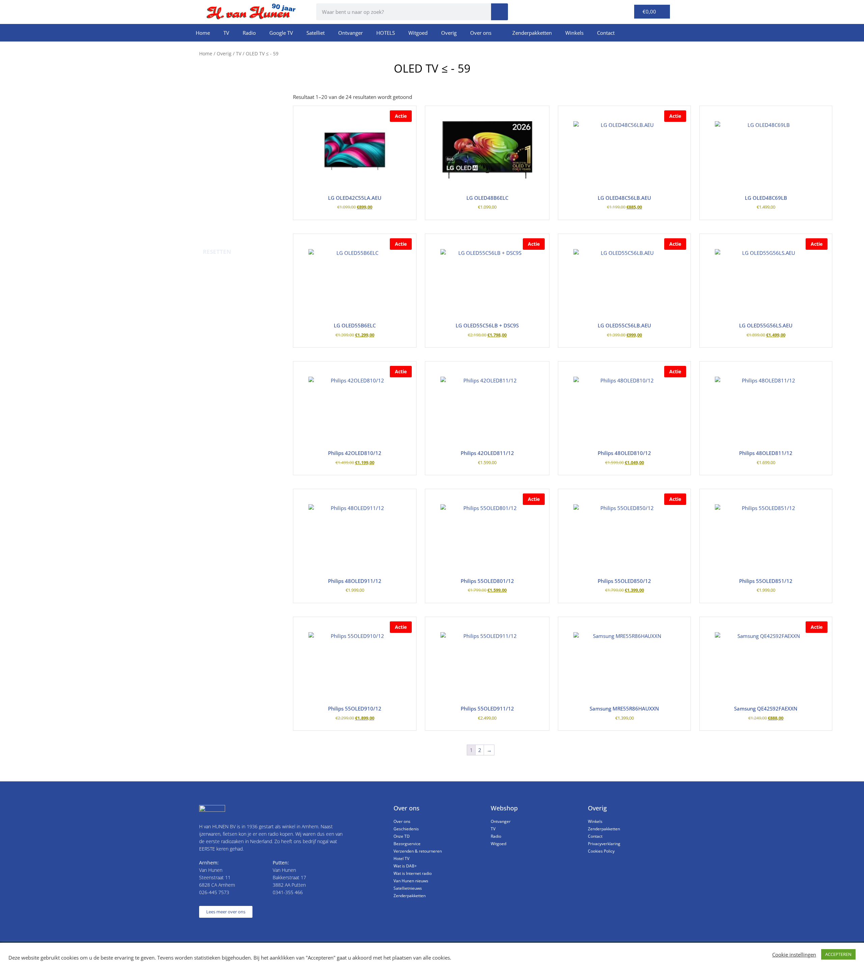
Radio (249, 32)
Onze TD (402, 836)
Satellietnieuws (408, 888)
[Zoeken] (499, 11)
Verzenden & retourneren (418, 851)
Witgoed (418, 32)
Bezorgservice (407, 844)
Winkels (574, 32)
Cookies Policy (601, 851)
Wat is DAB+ (405, 866)
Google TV (281, 32)
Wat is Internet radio (413, 873)
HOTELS (385, 32)
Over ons (480, 32)
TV (226, 32)
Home (203, 32)
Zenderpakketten (532, 32)
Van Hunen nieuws (411, 881)
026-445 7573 (214, 892)
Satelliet (315, 32)
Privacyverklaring (604, 844)
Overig (449, 32)
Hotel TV (401, 858)
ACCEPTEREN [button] (838, 954)
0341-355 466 (288, 892)
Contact (606, 32)
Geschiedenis (406, 829)
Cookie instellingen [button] (794, 954)
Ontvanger (350, 32)
